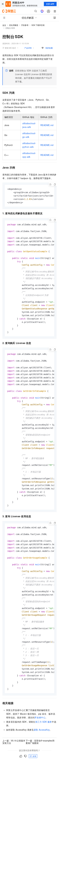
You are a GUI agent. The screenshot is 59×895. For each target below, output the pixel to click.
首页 (4, 25)
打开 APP (50, 4)
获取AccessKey (42, 729)
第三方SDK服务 (43, 721)
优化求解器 (13, 25)
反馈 (34, 756)
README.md (47, 125)
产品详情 (28, 47)
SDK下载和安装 (38, 25)
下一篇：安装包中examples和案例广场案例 (40, 742)
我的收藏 (49, 47)
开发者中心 (39, 717)
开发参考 (24, 25)
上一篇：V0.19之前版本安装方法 (13, 742)
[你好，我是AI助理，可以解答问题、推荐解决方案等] (42, 11)
